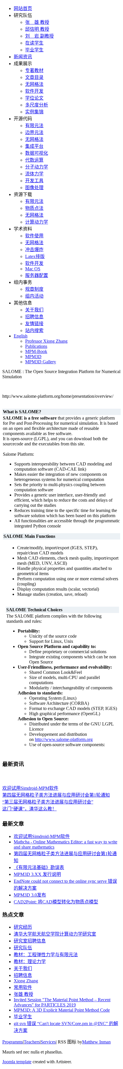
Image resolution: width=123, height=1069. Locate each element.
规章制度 (34, 289)
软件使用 (34, 235)
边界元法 (34, 132)
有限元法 (34, 125)
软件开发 (34, 91)
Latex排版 (35, 256)
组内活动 (34, 296)
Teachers (32, 1041)
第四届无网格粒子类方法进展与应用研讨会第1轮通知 (56, 794)
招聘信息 (34, 316)
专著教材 (34, 70)
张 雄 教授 (37, 22)
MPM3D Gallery (40, 361)
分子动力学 (36, 166)
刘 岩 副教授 (39, 36)
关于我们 (34, 309)
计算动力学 (36, 222)
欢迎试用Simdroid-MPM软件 (30, 787)
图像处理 (34, 187)
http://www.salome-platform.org (64, 739)
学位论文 (34, 98)
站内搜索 (34, 330)
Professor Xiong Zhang (46, 341)
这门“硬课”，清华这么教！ (29, 808)
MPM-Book (36, 351)
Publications (36, 346)
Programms (12, 1041)
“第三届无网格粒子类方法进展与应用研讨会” (47, 801)
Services (48, 1041)
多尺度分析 (36, 104)
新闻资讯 (23, 56)
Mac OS (32, 268)
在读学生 (34, 42)
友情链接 (34, 323)
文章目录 (34, 77)
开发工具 (34, 180)
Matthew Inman (96, 1041)
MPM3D (33, 356)
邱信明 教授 (37, 29)
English (20, 335)
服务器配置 (36, 275)
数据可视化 (36, 153)
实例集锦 (34, 111)
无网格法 (34, 84)
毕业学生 (34, 49)
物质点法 (34, 208)
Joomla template (16, 1061)
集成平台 (34, 146)
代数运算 (34, 160)
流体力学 (34, 173)
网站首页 (23, 8)
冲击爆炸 (34, 249)
